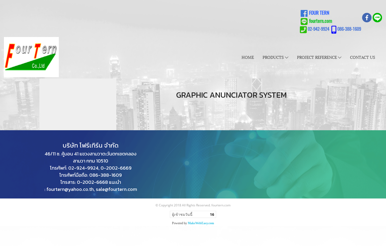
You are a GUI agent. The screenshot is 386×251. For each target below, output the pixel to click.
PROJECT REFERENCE (317, 57)
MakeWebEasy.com (201, 223)
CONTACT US (362, 57)
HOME (248, 57)
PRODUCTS (274, 57)
